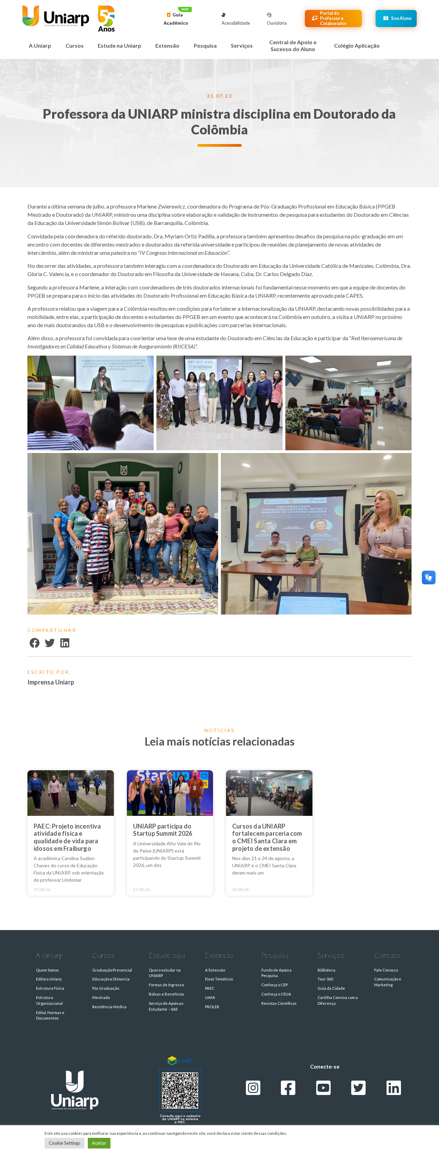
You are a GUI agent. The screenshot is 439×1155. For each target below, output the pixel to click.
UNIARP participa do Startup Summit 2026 (162, 829)
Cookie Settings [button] (64, 1143)
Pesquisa (205, 45)
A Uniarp (40, 45)
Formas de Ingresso (166, 985)
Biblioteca (326, 970)
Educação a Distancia (111, 979)
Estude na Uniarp (119, 45)
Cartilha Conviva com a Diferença (338, 1000)
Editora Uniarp (48, 979)
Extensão (167, 45)
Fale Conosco (386, 970)
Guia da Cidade (331, 988)
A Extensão (215, 970)
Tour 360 (325, 979)
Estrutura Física (50, 988)
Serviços (242, 45)
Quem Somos (47, 970)
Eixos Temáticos (219, 979)
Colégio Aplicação (357, 45)
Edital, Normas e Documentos (50, 1015)
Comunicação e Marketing (387, 982)
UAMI (210, 997)
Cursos (75, 45)
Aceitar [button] (99, 1143)
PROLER (212, 1006)
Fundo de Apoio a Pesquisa (276, 973)
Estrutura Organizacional (49, 1000)
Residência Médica (109, 1006)
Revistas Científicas (279, 1003)
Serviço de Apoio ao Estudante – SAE (166, 1006)
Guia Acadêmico (176, 19)
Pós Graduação (105, 988)
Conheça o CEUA (276, 994)
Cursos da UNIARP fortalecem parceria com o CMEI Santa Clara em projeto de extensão (267, 837)
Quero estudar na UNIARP (165, 973)
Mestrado (101, 997)
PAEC (209, 988)
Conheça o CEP (274, 985)
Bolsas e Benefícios (166, 994)
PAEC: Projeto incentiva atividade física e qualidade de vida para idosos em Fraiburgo (67, 837)
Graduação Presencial (112, 970)
